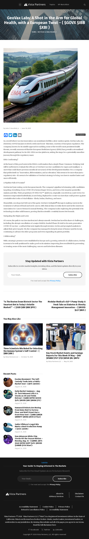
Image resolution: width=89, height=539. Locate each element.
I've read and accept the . (46, 281)
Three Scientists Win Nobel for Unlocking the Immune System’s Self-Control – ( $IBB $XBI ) (23, 351)
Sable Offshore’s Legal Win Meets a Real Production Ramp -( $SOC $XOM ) (28, 426)
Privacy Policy (55, 281)
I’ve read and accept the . (45, 485)
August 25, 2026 (20, 387)
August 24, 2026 (20, 448)
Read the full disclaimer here (44, 525)
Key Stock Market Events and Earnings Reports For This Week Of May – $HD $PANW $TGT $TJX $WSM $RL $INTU (64, 355)
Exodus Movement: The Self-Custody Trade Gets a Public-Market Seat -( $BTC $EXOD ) (27, 381)
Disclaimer (80, 135)
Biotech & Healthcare (46, 32)
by (11, 128)
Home (34, 32)
